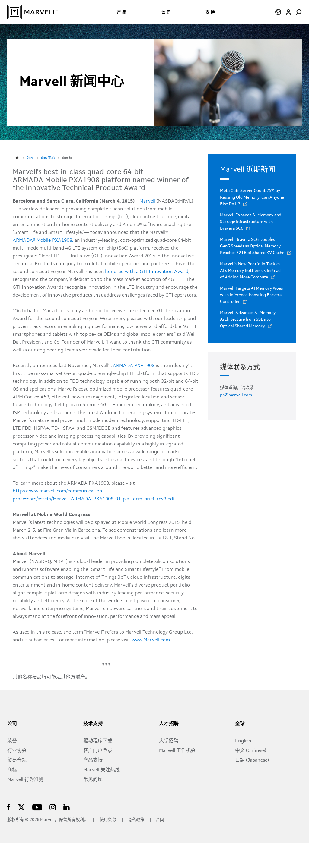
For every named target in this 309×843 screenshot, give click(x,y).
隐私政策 (136, 820)
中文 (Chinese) (250, 750)
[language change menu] (278, 12)
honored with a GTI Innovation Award (146, 271)
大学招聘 (168, 741)
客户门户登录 (97, 750)
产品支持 (93, 760)
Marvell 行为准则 (25, 779)
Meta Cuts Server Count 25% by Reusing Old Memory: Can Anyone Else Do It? (252, 197)
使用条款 (108, 820)
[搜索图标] (299, 12)
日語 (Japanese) (252, 760)
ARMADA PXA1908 (133, 365)
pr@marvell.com (236, 395)
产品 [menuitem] (122, 12)
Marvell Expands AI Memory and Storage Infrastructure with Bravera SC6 (250, 222)
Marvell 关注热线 (101, 770)
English (243, 741)
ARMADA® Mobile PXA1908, (43, 240)
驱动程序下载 (97, 741)
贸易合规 (17, 760)
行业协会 (17, 750)
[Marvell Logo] (32, 12)
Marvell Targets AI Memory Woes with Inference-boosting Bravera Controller (251, 295)
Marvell (147, 201)
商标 (12, 770)
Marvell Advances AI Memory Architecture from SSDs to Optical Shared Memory (248, 319)
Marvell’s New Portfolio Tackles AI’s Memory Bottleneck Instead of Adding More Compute (250, 270)
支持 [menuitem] (210, 12)
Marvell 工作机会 (177, 750)
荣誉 (12, 741)
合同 (160, 820)
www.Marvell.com (151, 640)
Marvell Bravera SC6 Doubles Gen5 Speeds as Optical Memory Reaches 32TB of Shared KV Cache (252, 246)
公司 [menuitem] (166, 12)
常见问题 (93, 779)
